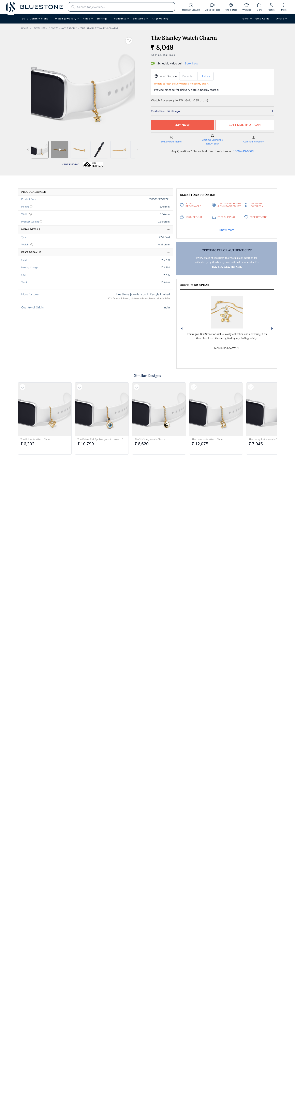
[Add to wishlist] (128, 40)
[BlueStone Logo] (34, 7)
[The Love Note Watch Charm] (216, 409)
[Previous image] (28, 149)
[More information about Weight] (31, 244)
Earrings (102, 18)
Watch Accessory (64, 28)
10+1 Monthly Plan (245, 125)
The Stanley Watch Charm (99, 28)
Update (205, 76)
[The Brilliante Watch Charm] (45, 409)
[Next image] (137, 149)
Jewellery (40, 28)
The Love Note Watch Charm (208, 439)
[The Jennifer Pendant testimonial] (227, 312)
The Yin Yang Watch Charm (150, 439)
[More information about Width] (30, 214)
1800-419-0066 (243, 151)
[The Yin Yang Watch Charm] (159, 409)
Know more (226, 230)
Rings (86, 18)
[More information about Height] (31, 206)
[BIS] (93, 164)
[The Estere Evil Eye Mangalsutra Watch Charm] (102, 409)
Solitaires (139, 18)
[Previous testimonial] (182, 328)
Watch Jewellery (65, 18)
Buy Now (182, 125)
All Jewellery (160, 18)
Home (25, 28)
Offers (280, 18)
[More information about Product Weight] (41, 221)
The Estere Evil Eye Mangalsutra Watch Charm (101, 439)
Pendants (120, 18)
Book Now (191, 63)
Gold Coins (262, 18)
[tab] (40, 149)
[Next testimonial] (272, 328)
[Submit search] (72, 7)
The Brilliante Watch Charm (35, 439)
